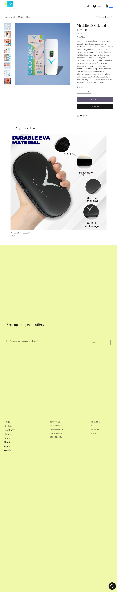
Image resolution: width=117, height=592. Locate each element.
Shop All (8, 425)
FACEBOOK (95, 429)
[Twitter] (86, 116)
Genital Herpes (11, 438)
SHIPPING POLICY (56, 429)
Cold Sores (9, 429)
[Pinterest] (84, 116)
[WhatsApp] (78, 116)
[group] (58, 185)
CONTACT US (55, 422)
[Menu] (111, 6)
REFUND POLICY (56, 433)
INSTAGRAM (95, 422)
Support (8, 446)
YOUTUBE (94, 433)
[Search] (88, 6)
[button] (106, 5)
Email (9, 331)
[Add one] (88, 91)
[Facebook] (81, 116)
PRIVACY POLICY (56, 426)
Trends (7, 450)
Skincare (8, 433)
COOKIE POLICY (56, 437)
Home (7, 421)
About (7, 442)
